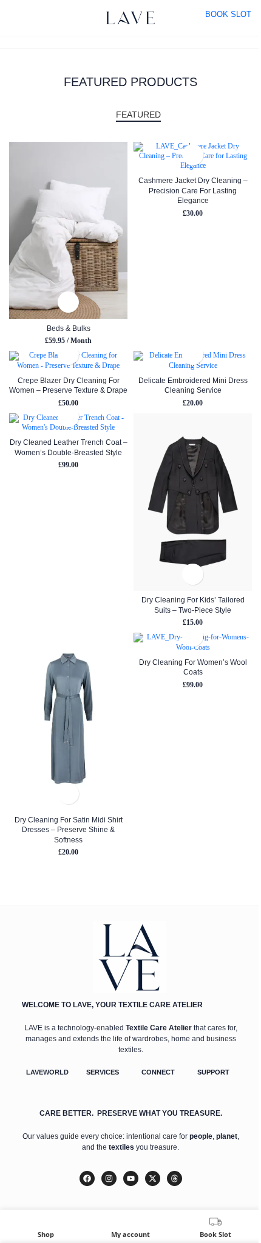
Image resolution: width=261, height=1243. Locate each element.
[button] (68, 302)
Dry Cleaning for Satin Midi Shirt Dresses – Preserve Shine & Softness (69, 830)
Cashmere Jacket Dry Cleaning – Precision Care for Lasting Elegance (193, 190)
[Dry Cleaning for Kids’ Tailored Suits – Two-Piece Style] (193, 502)
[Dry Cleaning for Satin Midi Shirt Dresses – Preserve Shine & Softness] (68, 721)
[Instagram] (109, 1178)
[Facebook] (87, 1178)
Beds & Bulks (68, 328)
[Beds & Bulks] (68, 230)
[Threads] (174, 1178)
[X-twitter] (152, 1178)
